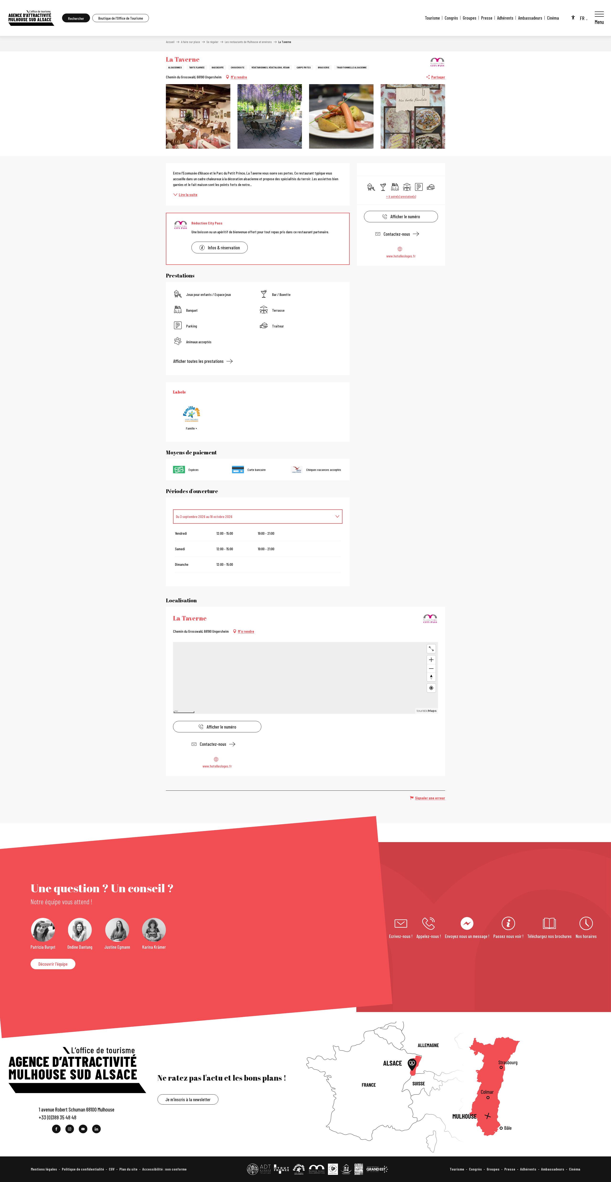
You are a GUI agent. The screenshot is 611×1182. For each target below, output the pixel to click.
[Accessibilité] (573, 17)
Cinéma (553, 18)
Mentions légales (44, 1169)
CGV (112, 1169)
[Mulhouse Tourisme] (31, 18)
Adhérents (505, 18)
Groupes (469, 18)
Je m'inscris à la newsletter (188, 1099)
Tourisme (432, 18)
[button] (76, 18)
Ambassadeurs (530, 18)
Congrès (451, 18)
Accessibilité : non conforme (164, 1169)
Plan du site (128, 1169)
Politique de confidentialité (83, 1169)
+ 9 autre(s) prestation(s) (401, 196)
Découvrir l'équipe (53, 964)
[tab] (253, 516)
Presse (486, 18)
